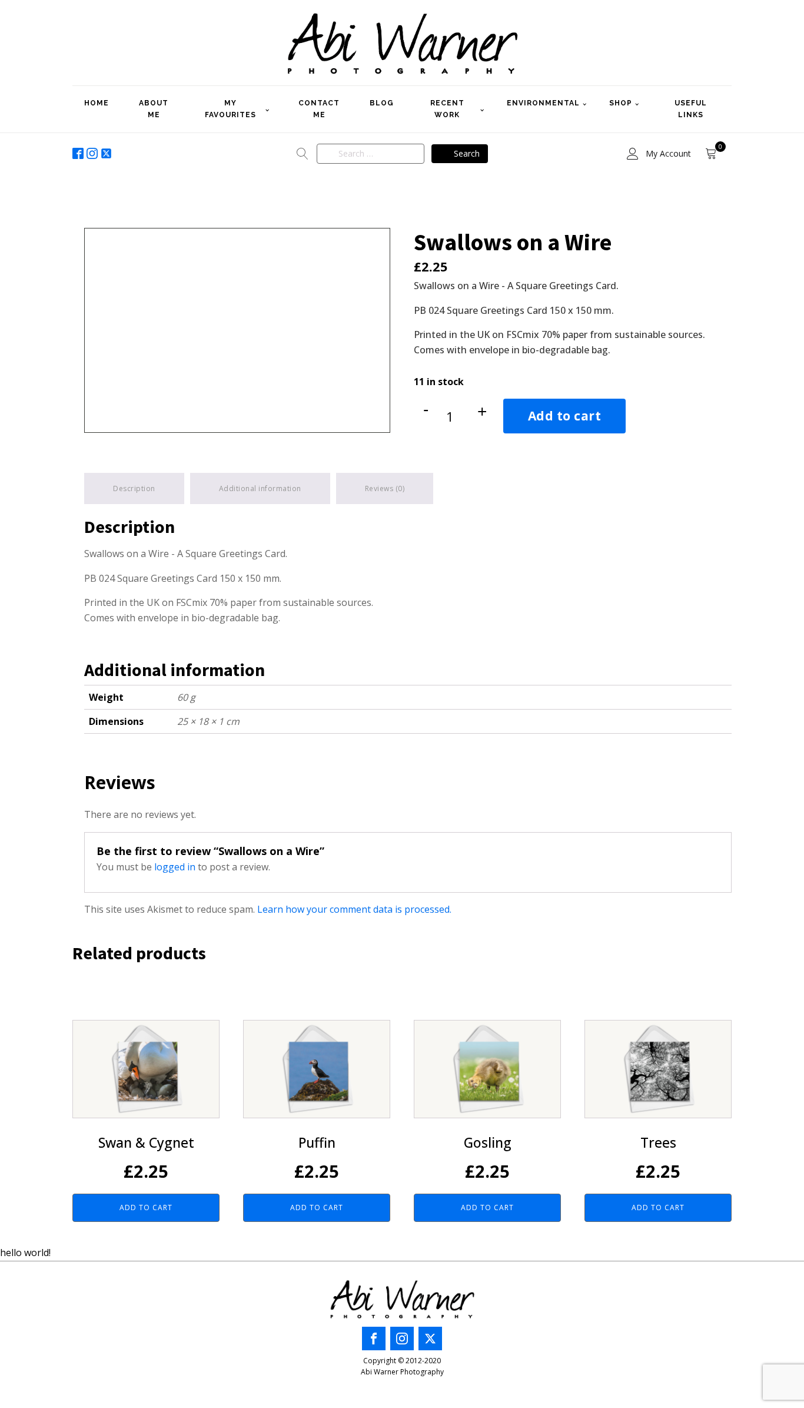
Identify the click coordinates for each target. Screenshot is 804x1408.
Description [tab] (134, 488)
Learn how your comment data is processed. (354, 909)
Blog (382, 103)
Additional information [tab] (260, 488)
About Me (153, 108)
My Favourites (230, 108)
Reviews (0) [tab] (385, 488)
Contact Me (319, 108)
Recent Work (447, 108)
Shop (620, 103)
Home (96, 103)
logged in (174, 866)
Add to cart (565, 416)
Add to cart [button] (145, 1207)
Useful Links (691, 108)
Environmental (543, 103)
